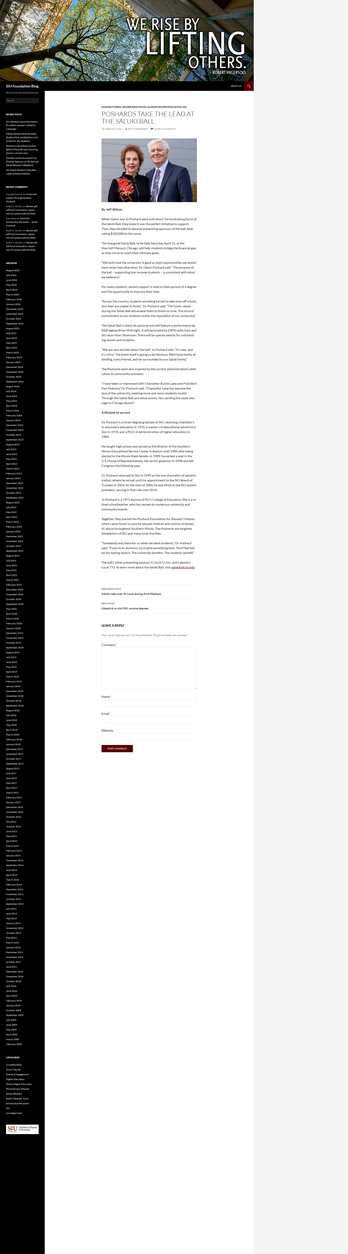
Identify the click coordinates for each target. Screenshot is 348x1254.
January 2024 (13, 420)
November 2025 (14, 313)
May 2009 (11, 1029)
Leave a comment (165, 128)
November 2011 (14, 957)
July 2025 (11, 333)
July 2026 (11, 275)
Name (107, 696)
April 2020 (11, 613)
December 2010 (14, 971)
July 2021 (11, 560)
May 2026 (11, 284)
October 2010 (13, 981)
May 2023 (11, 458)
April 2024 (11, 405)
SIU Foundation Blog (22, 86)
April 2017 (11, 787)
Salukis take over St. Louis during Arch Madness (131, 591)
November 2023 (14, 429)
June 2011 (11, 966)
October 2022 (13, 492)
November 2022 (14, 487)
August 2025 (13, 328)
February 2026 (14, 299)
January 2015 (13, 855)
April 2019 (11, 671)
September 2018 (15, 705)
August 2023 (13, 444)
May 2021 (11, 570)
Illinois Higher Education (164, 106)
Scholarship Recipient (17, 1103)
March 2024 (12, 410)
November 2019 (14, 637)
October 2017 (13, 758)
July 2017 (11, 773)
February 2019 (14, 681)
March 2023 (12, 468)
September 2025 (15, 323)
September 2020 (15, 604)
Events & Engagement (17, 1074)
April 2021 (11, 575)
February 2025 (14, 357)
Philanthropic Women (17, 1088)
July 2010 (11, 986)
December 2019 (14, 633)
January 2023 (13, 478)
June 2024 (11, 396)
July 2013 (11, 908)
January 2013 (13, 923)
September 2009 (15, 1015)
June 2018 (11, 720)
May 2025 (11, 342)
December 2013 (14, 889)
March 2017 (12, 792)
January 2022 (13, 531)
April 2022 (11, 516)
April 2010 (11, 995)
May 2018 (11, 724)
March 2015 (12, 845)
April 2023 (11, 463)
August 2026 (13, 270)
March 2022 (12, 521)
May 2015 (11, 836)
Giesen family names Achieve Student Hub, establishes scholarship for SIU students (22, 137)
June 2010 (11, 990)
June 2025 (11, 338)
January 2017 (13, 802)
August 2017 (13, 768)
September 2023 (15, 439)
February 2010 (14, 1000)
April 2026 (11, 289)
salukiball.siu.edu (183, 567)
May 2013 (11, 918)
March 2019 (12, 676)
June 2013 (11, 913)
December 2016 (14, 807)
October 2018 (13, 700)
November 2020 (14, 594)
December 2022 (14, 483)
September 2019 (15, 647)
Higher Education (134, 106)
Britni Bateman (138, 128)
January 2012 (13, 947)
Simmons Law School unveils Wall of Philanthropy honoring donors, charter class (22, 149)
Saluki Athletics (14, 1093)
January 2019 (13, 686)
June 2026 (11, 280)
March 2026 (12, 294)
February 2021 (14, 584)
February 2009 (14, 1044)
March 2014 (12, 879)
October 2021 (13, 546)
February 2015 (14, 850)
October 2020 (13, 599)
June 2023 (11, 454)
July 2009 (11, 1019)
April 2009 (11, 1034)
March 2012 (12, 942)
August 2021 (13, 555)
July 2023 (11, 449)
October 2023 (13, 434)
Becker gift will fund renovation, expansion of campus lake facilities (21, 210)
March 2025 (12, 352)
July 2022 (11, 507)
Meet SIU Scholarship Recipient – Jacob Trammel (21, 222)
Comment (109, 645)
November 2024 (14, 371)
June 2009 (11, 1024)
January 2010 (13, 1005)
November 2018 (14, 695)
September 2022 (15, 497)
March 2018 (12, 734)
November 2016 (14, 811)
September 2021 (15, 550)
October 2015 (13, 826)
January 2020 (13, 628)
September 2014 (15, 865)
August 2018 (13, 710)
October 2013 (13, 899)
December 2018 (14, 691)
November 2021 (14, 541)
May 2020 (11, 608)
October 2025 (13, 318)
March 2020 (12, 618)
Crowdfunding (14, 1064)
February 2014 (14, 884)
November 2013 (14, 894)
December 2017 (14, 749)
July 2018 (11, 715)
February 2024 (14, 415)
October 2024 (13, 376)
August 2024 (13, 386)
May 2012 (11, 937)
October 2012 (13, 932)
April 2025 (11, 347)
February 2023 (14, 473)
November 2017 (14, 753)
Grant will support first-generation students (21, 198)
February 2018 (14, 739)
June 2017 (11, 778)
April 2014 (11, 874)
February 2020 (14, 623)
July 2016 (11, 821)
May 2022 (11, 512)
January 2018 (13, 744)
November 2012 (14, 928)
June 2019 (11, 662)
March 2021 (12, 579)
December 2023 (14, 425)
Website (107, 730)
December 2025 (14, 309)
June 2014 (11, 870)
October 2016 (13, 816)
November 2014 (14, 860)
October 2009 (13, 1010)
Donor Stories (111, 106)
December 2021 (14, 536)
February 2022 (14, 526)
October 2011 (13, 961)
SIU (185, 106)
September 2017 (15, 763)
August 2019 (13, 652)
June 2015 (11, 831)
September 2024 (15, 381)
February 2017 (14, 797)
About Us (236, 86)
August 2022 (13, 502)
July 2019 (11, 657)
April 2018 (11, 729)
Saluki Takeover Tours (17, 1098)
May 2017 (11, 782)
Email (106, 713)
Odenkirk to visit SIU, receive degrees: (125, 606)
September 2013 (15, 903)
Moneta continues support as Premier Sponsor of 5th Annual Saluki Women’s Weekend (22, 161)
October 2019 (13, 642)
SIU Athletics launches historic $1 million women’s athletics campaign (22, 125)
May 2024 (11, 400)
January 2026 (13, 304)
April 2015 (11, 841)
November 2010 (14, 976)
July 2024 (11, 391)
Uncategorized (14, 1113)
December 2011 (14, 952)
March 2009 (12, 1039)
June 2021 (11, 565)
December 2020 (14, 589)
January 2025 (13, 362)
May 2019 (11, 666)
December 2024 (14, 367)
